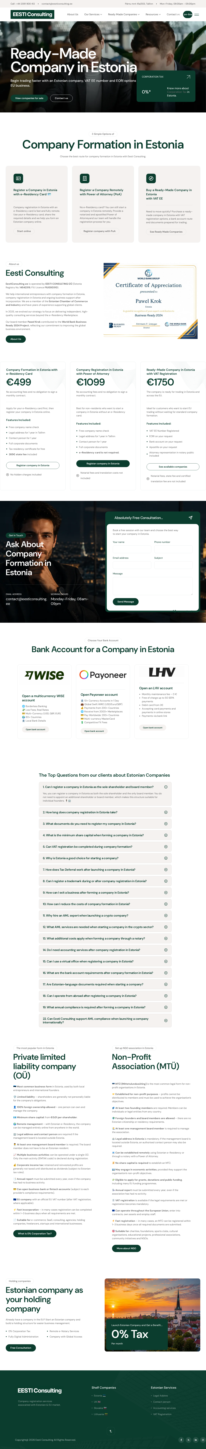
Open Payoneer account (99, 694)
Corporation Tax (177, 92)
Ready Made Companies (122, 14)
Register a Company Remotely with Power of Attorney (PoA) (101, 192)
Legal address (25, 1134)
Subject (158, 557)
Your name (118, 542)
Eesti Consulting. (137, 156)
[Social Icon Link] (181, 1440)
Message (118, 573)
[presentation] (3, 67)
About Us (72, 14)
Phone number (162, 542)
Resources (152, 14)
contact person (48, 1134)
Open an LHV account (156, 688)
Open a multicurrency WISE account (43, 698)
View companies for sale (29, 98)
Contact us (173, 14)
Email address (120, 557)
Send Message (125, 601)
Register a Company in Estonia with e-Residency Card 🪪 (35, 192)
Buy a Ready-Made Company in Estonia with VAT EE (169, 194)
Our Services (92, 14)
